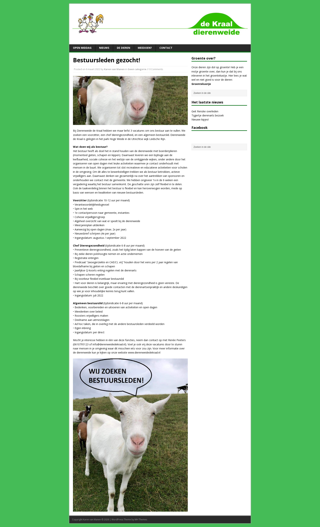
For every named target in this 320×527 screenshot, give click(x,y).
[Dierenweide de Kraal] (160, 40)
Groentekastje (201, 84)
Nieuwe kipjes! (200, 119)
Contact (165, 47)
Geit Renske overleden (204, 111)
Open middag (82, 47)
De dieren (123, 47)
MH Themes (141, 519)
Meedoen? (145, 47)
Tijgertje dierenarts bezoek (207, 115)
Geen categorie (137, 69)
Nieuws (104, 47)
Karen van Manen (114, 69)
